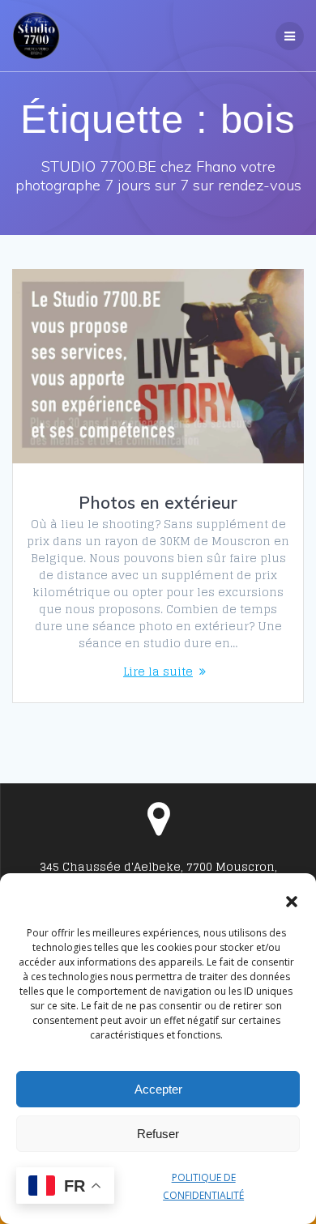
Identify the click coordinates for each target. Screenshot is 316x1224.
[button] (292, 901)
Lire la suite (158, 671)
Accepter (158, 1089)
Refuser (158, 1134)
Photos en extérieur (158, 502)
